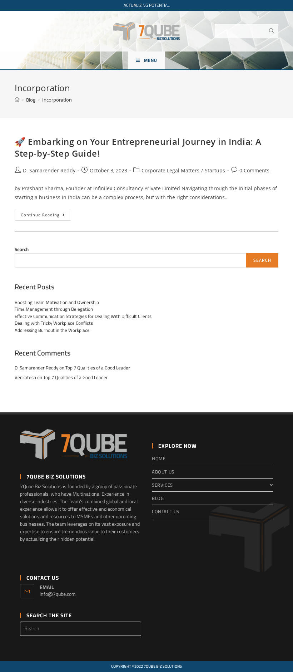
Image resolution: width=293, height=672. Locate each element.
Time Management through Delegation (54, 309)
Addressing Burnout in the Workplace (52, 330)
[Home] (17, 100)
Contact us (165, 511)
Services (162, 485)
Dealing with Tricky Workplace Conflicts (54, 323)
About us (163, 471)
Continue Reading (46, 216)
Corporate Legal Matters (170, 170)
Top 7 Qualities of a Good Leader (97, 367)
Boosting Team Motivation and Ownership (57, 302)
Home (158, 458)
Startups (215, 170)
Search (22, 249)
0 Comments (254, 170)
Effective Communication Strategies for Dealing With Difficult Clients (83, 316)
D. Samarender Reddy (49, 170)
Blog (158, 498)
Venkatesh (25, 377)
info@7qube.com (58, 594)
